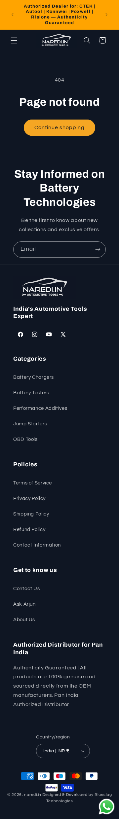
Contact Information (37, 545)
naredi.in (32, 795)
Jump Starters (30, 423)
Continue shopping (59, 127)
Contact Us (26, 588)
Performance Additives (40, 408)
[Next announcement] (106, 14)
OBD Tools (25, 439)
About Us (24, 619)
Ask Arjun (24, 604)
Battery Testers (31, 392)
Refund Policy (29, 529)
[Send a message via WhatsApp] (107, 807)
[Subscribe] (97, 249)
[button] (13, 40)
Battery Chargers (33, 377)
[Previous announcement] (12, 14)
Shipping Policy (31, 514)
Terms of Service (32, 483)
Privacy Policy (29, 498)
